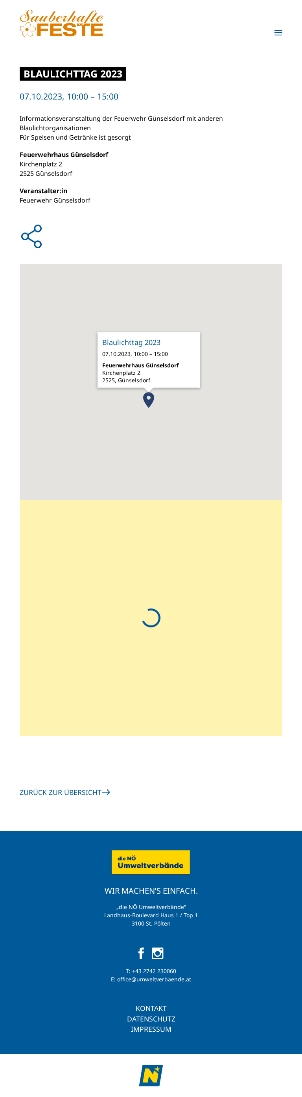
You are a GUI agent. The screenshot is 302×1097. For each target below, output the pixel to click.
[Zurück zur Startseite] (61, 23)
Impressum (151, 1029)
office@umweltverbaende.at (154, 979)
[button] (278, 33)
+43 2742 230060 (154, 971)
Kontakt (151, 1008)
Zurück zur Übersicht (60, 792)
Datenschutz (151, 1018)
